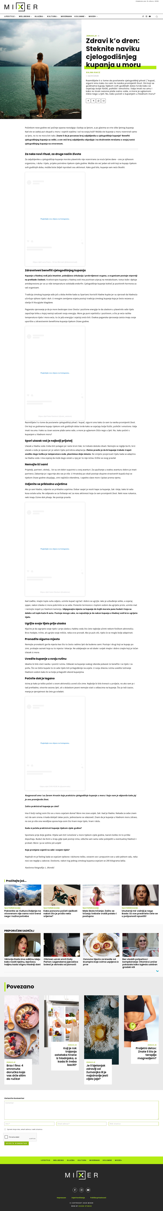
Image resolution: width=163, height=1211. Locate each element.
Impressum (61, 1198)
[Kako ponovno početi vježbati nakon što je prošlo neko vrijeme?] (61, 895)
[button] (157, 17)
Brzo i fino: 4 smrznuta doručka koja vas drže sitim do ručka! (16, 1072)
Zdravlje (91, 36)
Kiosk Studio (85, 1206)
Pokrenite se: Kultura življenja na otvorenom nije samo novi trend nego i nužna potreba (22, 913)
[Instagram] (146, 16)
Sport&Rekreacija (12, 908)
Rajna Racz (93, 72)
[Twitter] (93, 101)
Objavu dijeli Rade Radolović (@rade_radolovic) (55, 416)
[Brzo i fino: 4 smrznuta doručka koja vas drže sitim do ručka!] (21, 1030)
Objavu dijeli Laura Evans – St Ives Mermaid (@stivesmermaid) (55, 262)
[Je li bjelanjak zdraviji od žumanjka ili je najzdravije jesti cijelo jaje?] (101, 1030)
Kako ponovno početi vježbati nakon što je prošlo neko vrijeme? (60, 913)
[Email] (103, 101)
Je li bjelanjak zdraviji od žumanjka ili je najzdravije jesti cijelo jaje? (97, 1072)
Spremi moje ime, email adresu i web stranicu (24, 1129)
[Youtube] (149, 16)
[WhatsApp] (98, 101)
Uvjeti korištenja (78, 1198)
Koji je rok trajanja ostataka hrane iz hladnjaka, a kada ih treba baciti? (66, 1056)
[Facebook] (143, 16)
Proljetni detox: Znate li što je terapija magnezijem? (146, 1053)
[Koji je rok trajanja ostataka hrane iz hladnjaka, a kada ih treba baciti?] (61, 1021)
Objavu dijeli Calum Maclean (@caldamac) (55, 592)
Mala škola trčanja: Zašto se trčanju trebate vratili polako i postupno (100, 913)
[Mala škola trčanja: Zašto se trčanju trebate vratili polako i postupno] (101, 895)
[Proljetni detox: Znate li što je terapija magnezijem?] (141, 1021)
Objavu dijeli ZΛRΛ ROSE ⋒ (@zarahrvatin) (55, 786)
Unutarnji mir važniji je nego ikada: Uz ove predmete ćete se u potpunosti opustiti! (140, 913)
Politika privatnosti (98, 1198)
